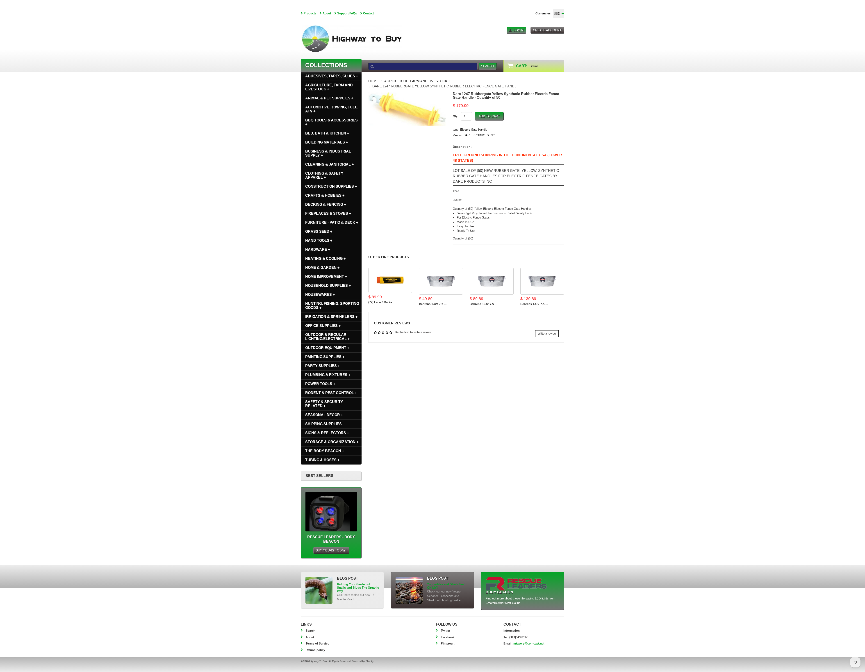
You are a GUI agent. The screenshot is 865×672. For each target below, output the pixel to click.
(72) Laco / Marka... (381, 302)
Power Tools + (320, 384)
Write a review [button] (547, 333)
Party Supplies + (322, 366)
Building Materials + (326, 142)
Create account (547, 30)
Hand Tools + (318, 240)
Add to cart (489, 116)
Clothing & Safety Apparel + (324, 175)
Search (310, 630)
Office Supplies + (323, 326)
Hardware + (317, 249)
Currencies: (543, 13)
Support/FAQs (347, 13)
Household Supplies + (328, 285)
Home (373, 81)
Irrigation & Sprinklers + (331, 317)
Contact (368, 13)
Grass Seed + (318, 231)
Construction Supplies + (331, 186)
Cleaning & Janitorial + (329, 164)
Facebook (447, 637)
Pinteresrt (447, 643)
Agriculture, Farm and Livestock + (417, 81)
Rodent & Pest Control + (331, 393)
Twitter (445, 630)
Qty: (455, 116)
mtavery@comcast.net (528, 643)
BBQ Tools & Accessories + (331, 122)
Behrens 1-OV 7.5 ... (433, 304)
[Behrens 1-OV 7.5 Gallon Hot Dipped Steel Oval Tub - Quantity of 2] (492, 281)
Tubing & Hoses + (322, 460)
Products (310, 13)
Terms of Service (317, 643)
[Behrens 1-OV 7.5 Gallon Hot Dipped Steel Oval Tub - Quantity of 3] (542, 281)
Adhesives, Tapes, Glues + (331, 76)
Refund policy (315, 650)
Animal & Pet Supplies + (329, 98)
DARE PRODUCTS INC (479, 135)
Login (519, 30)
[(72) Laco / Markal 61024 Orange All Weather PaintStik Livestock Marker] (390, 280)
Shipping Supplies (323, 424)
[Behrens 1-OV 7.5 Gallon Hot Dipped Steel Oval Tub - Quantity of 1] (441, 281)
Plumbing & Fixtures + (327, 375)
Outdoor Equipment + (327, 348)
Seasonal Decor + (324, 415)
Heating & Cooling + (325, 258)
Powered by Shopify (362, 661)
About (327, 13)
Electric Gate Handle (473, 129)
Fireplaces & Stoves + (328, 213)
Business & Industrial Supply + (328, 153)
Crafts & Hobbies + (324, 195)
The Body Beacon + (324, 451)
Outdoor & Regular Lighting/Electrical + (327, 337)
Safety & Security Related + (324, 404)
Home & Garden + (322, 267)
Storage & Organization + (331, 442)
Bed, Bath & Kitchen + (327, 133)
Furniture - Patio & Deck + (331, 222)
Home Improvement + (326, 276)
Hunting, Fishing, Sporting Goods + (332, 306)
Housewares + (320, 294)
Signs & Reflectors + (327, 433)
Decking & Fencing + (325, 204)
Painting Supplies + (324, 357)
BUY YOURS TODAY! (331, 550)
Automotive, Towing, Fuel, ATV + (331, 109)
